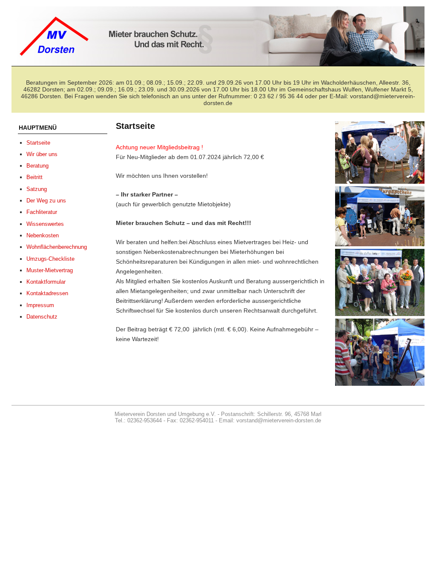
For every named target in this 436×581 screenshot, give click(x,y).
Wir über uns (41, 154)
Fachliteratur (41, 212)
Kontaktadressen (47, 293)
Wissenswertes (45, 224)
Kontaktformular (46, 282)
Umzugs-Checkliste (50, 259)
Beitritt (34, 177)
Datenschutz (41, 316)
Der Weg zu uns (46, 200)
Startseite (38, 143)
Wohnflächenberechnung (56, 247)
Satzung (36, 189)
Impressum (40, 305)
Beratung (37, 165)
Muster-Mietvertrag (49, 270)
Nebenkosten (42, 235)
